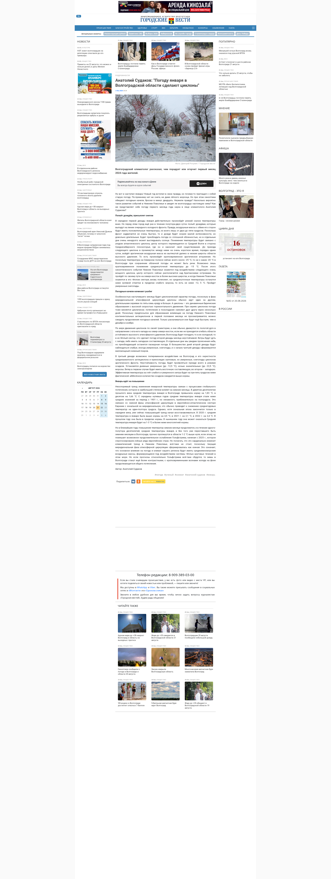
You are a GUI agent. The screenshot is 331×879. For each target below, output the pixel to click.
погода (159, 474)
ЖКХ (163, 28)
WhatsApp (142, 587)
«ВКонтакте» (134, 590)
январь (211, 474)
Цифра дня (226, 228)
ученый (170, 474)
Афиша (224, 148)
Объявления (218, 28)
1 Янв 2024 (119, 90)
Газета (232, 28)
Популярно (227, 41)
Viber (152, 587)
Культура (174, 28)
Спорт (154, 28)
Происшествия (103, 28)
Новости (83, 41)
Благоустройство (124, 28)
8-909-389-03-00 (181, 575)
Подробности (122, 75)
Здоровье (142, 28)
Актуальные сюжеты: (91, 34)
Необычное (188, 28)
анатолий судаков (195, 474)
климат (180, 474)
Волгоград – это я (231, 191)
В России (225, 309)
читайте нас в (153, 481)
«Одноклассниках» (154, 590)
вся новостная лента (94, 374)
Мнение (224, 108)
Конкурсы (203, 28)
